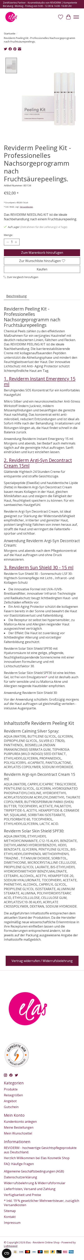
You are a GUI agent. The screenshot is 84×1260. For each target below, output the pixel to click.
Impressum (12, 1222)
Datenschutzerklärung (20, 1177)
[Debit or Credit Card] (59, 1252)
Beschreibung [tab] (16, 296)
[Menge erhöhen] (15, 242)
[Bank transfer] (21, 1252)
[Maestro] (40, 1252)
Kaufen (42, 269)
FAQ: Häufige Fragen (19, 1164)
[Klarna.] (65, 1252)
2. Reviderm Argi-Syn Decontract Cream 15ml (38, 463)
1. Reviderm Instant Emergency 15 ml (39, 381)
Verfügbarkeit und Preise (22, 1195)
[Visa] (34, 1252)
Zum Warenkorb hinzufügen (42, 252)
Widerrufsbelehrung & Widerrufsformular (34, 1183)
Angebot (10, 1101)
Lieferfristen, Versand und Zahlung (29, 1189)
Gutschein (11, 1107)
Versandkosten (26, 207)
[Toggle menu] (76, 17)
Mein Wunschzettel (18, 1133)
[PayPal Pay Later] (52, 1252)
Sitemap (10, 1211)
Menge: (8, 235)
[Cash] (15, 1252)
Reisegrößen (13, 1095)
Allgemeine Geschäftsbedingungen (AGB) (34, 1171)
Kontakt (10, 1217)
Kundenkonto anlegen (20, 1121)
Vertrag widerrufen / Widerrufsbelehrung (42, 961)
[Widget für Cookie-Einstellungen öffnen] (6, 1253)
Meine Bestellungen (18, 1127)
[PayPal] (46, 1252)
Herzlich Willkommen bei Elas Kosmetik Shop (37, 1158)
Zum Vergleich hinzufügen (22, 277)
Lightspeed (10, 1246)
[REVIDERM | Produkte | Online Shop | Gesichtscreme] (11, 17)
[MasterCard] (27, 1252)
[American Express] (71, 1252)
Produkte (11, 1089)
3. (38, 567)
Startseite (9, 33)
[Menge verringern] (7, 242)
